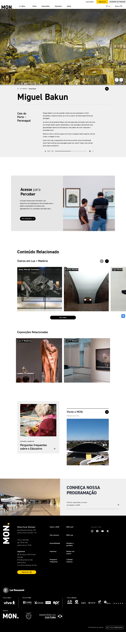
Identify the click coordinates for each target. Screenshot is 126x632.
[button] (107, 89)
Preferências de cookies (95, 627)
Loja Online (90, 2)
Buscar (117, 6)
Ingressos (102, 2)
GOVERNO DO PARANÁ (117, 2)
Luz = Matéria (23, 88)
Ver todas (63, 317)
